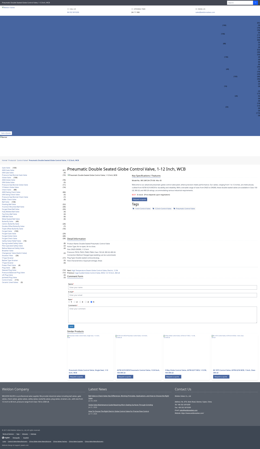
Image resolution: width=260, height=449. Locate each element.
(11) (64, 185)
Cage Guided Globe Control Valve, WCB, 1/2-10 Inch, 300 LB (97, 273)
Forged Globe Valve (246, 76)
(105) (235, 76)
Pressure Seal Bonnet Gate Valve (240, 28)
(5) (65, 182)
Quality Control (7, 128)
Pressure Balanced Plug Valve (241, 106)
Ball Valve (4, 50)
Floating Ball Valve (236, 50)
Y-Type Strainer (244, 93)
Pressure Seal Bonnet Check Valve (241, 45)
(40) (64, 236)
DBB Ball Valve (234, 62)
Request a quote (139, 199)
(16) (225, 86)
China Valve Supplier (76, 441)
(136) (226, 57)
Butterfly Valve (7, 67)
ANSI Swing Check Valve (236, 40)
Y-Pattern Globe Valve (234, 37)
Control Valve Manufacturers (17, 441)
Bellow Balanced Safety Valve (240, 86)
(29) (64, 233)
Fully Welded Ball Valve (238, 57)
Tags (18, 434)
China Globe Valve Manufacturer (40, 441)
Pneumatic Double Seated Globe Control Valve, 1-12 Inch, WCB (54, 160)
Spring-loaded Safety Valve (239, 81)
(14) (64, 187)
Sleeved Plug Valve (236, 103)
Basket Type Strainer (247, 96)
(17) (64, 258)
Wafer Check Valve (234, 47)
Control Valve (6, 113)
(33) (226, 107)
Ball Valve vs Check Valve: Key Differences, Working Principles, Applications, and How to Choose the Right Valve (128, 397)
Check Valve (5, 40)
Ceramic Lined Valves (9, 115)
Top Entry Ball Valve (237, 59)
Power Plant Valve (8, 101)
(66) (64, 192)
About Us (4, 120)
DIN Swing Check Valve (235, 42)
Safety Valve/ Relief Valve (11, 81)
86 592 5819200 (73, 12)
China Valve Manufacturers (94, 441)
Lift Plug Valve (234, 108)
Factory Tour (6, 125)
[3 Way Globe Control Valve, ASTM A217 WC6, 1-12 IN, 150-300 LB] (179, 351)
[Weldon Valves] (18, 10)
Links (4, 441)
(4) (65, 212)
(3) (65, 277)
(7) (65, 197)
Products (4, 20)
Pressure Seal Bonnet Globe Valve (240, 35)
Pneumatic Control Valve (185, 208)
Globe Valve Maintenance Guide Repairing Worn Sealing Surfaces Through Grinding (120, 405)
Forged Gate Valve (245, 74)
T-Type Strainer (244, 98)
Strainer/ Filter (7, 93)
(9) (65, 173)
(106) (223, 34)
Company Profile (7, 123)
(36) (64, 238)
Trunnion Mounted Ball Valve (241, 52)
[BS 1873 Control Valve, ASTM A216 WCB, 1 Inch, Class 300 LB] (228, 351)
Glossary (25, 434)
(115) (17, 280)
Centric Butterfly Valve (239, 67)
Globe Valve (5, 30)
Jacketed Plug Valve (236, 110)
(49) (227, 69)
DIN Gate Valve (232, 25)
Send (71, 326)
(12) (64, 272)
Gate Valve (4, 23)
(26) (236, 96)
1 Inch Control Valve (142, 208)
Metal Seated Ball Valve (238, 64)
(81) (64, 170)
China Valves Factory (60, 441)
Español (26, 438)
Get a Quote (6, 133)
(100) (224, 25)
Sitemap (33, 434)
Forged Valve (6, 74)
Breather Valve (233, 89)
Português (16, 438)
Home (2, 18)
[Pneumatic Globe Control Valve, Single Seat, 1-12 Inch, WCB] (83, 351)
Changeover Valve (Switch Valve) (241, 91)
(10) (64, 175)
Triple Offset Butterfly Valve (241, 71)
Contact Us (5, 130)
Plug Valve (4, 103)
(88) (224, 43)
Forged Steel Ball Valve (238, 54)
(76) (64, 180)
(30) (64, 207)
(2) (65, 246)
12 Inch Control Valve (163, 208)
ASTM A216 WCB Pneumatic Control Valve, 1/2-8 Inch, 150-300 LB (138, 371)
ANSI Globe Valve (232, 30)
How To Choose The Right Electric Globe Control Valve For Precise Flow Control (118, 411)
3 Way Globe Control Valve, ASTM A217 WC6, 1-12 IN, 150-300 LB (186, 371)
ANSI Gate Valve (232, 23)
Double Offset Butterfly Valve (242, 69)
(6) (65, 216)
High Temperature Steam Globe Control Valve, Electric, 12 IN (95, 270)
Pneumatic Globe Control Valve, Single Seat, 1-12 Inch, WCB (88, 371)
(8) (65, 243)
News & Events (6, 118)
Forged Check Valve (246, 79)
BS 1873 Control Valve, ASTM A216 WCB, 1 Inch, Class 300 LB (234, 371)
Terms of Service (8, 434)
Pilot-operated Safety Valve (239, 84)
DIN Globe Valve (232, 32)
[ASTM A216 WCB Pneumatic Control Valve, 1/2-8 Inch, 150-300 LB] (131, 351)
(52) (64, 204)
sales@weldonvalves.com (205, 12)
